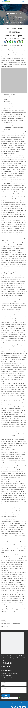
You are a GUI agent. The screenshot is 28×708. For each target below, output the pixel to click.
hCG (22, 45)
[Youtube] (20, 707)
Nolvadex (8, 367)
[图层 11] (12, 643)
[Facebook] (12, 707)
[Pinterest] (25, 707)
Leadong (12, 704)
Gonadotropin (6, 626)
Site (22, 40)
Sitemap (17, 704)
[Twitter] (17, 707)
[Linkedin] (15, 707)
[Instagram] (23, 707)
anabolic (24, 132)
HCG (3, 621)
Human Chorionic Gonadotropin (11, 623)
